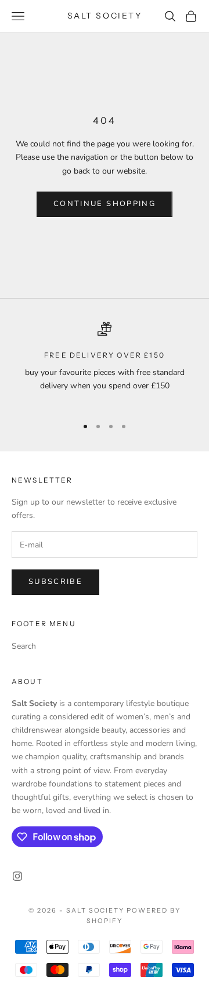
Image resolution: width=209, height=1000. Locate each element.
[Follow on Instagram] (17, 876)
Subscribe (55, 581)
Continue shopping (104, 203)
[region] (104, 364)
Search (24, 646)
